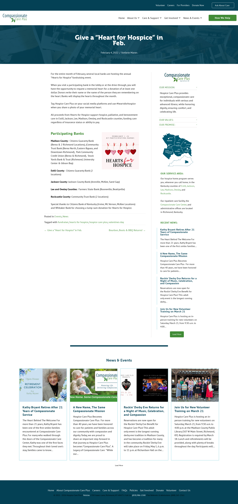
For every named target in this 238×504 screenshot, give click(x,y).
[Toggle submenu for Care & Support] (160, 18)
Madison (169, 189)
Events (58, 216)
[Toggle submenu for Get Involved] (179, 18)
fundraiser (63, 222)
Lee (162, 189)
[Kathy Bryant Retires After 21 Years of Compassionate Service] (177, 238)
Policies (86, 495)
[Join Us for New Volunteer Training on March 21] (177, 318)
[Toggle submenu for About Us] (138, 18)
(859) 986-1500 (139, 495)
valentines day (116, 222)
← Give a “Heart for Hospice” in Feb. (63, 230)
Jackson (190, 186)
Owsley (177, 189)
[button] (178, 87)
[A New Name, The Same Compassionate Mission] (177, 263)
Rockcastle (166, 193)
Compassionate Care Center (174, 204)
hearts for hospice (78, 222)
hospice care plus (98, 222)
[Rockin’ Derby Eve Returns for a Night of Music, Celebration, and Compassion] (177, 291)
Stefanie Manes (129, 52)
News (65, 216)
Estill (183, 186)
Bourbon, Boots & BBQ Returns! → (127, 230)
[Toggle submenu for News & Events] (201, 18)
